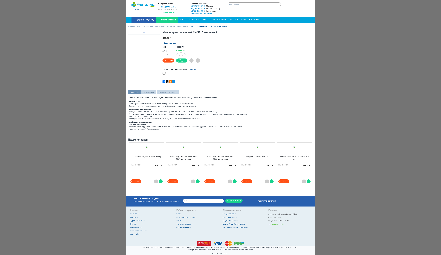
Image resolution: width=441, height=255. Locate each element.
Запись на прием (168, 20)
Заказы (179, 220)
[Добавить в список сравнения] (198, 60)
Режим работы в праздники (201, 13)
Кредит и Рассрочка (197, 20)
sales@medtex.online (276, 224)
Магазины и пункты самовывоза (235, 227)
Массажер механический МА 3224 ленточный (183, 157)
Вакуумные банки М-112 (257, 156)
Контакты (134, 217)
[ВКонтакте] (164, 81)
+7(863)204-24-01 (205, 8)
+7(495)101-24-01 (202, 6)
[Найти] (279, 4)
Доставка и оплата (218, 20)
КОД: (164, 47)
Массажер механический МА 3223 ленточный (220, 157)
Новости (133, 224)
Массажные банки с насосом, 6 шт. (294, 157)
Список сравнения (183, 227)
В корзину (168, 60)
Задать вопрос (170, 43)
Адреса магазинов (238, 20)
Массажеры (160, 26)
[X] (167, 81)
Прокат (182, 20)
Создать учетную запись (186, 217)
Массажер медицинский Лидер (146, 156)
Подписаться (234, 200)
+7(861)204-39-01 (203, 11)
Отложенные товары (184, 224)
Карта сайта (135, 234)
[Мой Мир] (173, 81)
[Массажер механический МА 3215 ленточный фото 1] (144, 32)
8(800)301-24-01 (168, 6)
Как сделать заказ (229, 214)
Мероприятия (135, 227)
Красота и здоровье (145, 26)
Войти (178, 214)
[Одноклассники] (170, 81)
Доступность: (168, 50)
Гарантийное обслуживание (233, 224)
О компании (254, 20)
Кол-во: (165, 54)
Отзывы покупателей (138, 231)
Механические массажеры (177, 26)
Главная (131, 26)
